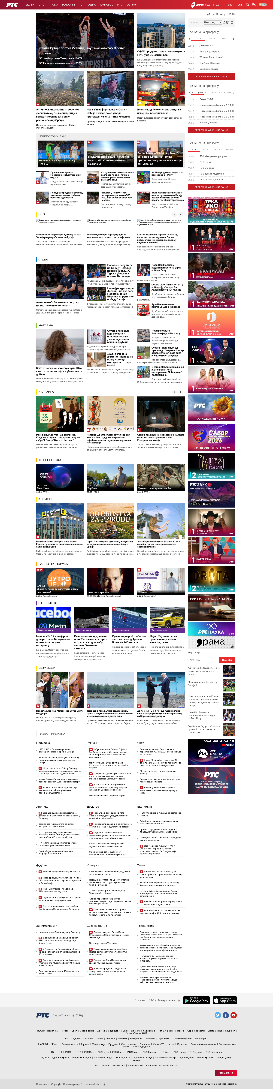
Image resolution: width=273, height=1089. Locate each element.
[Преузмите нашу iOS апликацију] (225, 1000)
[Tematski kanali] (211, 635)
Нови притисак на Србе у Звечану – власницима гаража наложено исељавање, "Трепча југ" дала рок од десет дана (60, 771)
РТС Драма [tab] (197, 92)
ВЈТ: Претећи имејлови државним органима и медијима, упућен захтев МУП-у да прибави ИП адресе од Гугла (60, 835)
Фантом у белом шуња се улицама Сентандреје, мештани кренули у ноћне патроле (108, 765)
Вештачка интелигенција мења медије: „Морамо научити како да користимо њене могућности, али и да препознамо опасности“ (161, 936)
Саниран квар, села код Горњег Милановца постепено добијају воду (107, 853)
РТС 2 (68, 1052)
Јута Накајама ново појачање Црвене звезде (166, 306)
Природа (182, 1044)
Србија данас (87, 1030)
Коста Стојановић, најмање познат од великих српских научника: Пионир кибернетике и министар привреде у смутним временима (157, 238)
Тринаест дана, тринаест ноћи (154, 487)
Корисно (46, 499)
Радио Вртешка (205, 1057)
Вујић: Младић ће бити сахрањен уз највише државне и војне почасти (106, 845)
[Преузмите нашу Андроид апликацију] (196, 1000)
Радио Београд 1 (60, 1057)
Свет (140, 743)
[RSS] (254, 4)
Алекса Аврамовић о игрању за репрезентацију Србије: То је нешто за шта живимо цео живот (110, 901)
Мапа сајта (226, 1073)
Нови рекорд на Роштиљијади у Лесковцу (166, 332)
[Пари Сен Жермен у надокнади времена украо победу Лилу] (143, 270)
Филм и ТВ (158, 1044)
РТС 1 (59, 1052)
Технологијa (145, 926)
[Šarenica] (211, 550)
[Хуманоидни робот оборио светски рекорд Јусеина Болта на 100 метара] (129, 620)
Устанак (142, 592)
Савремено (47, 603)
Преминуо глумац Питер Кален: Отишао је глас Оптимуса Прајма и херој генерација (109, 935)
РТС (120, 4)
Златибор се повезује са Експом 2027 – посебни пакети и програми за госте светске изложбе (158, 544)
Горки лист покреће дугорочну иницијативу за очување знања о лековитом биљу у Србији (110, 544)
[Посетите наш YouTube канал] (234, 1015)
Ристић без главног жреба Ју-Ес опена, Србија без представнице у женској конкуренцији (161, 874)
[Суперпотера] (211, 238)
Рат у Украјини (166, 1030)
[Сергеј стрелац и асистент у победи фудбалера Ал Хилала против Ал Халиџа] (143, 289)
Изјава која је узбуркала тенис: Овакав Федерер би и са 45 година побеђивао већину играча (159, 893)
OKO (55, 4)
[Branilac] (211, 266)
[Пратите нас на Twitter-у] (218, 1015)
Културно (46, 392)
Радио (91, 4)
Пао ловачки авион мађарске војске (107, 795)
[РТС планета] (205, 4)
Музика (85, 1044)
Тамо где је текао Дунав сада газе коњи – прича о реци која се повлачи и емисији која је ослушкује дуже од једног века (110, 713)
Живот (55, 1044)
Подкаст (230, 1030)
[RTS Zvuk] (211, 494)
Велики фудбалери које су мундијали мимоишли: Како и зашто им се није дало (108, 236)
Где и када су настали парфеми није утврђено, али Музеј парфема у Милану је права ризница (59, 963)
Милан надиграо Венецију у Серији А (61, 871)
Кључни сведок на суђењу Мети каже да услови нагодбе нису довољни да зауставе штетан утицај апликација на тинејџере (161, 947)
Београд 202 (123, 1057)
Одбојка (110, 1038)
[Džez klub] (211, 466)
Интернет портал (168, 1065)
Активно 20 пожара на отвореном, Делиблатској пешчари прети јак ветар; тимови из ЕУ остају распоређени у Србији (57, 115)
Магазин (68, 4)
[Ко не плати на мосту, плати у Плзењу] (61, 154)
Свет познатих (97, 926)
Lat (230, 4)
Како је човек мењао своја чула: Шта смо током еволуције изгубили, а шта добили (59, 371)
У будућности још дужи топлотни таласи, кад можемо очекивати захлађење (108, 160)
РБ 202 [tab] (229, 149)
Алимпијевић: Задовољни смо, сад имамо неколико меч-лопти (57, 304)
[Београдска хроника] (211, 379)
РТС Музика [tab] (225, 92)
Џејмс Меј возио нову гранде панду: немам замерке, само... (163, 639)
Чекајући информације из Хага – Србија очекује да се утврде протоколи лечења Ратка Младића (108, 113)
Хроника (42, 807)
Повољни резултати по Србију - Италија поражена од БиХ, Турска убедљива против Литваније (119, 270)
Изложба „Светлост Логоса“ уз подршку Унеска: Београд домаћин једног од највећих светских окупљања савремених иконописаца (109, 438)
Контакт (106, 1065)
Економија (144, 807)
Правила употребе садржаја (78, 1084)
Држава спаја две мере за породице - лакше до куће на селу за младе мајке (158, 830)
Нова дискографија (98, 592)
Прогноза (196, 22)
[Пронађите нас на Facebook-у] (226, 1015)
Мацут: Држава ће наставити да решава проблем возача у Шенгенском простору (59, 780)
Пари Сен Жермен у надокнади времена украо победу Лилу (166, 267)
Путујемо (113, 1044)
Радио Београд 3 (103, 1057)
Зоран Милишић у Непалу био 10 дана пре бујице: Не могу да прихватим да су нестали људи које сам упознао (160, 158)
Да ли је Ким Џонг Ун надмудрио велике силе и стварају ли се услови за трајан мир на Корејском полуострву (159, 713)
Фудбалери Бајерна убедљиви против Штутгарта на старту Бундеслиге (60, 899)
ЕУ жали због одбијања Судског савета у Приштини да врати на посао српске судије (59, 760)
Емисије (106, 4)
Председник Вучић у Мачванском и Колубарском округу (65, 175)
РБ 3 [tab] (217, 149)
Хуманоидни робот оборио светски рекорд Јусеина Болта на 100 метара (129, 639)
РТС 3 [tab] (225, 38)
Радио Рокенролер (165, 1057)
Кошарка (93, 865)
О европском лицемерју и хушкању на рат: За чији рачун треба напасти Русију (58, 236)
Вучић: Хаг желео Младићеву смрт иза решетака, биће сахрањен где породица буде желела (58, 790)
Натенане (46, 668)
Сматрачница (215, 1030)
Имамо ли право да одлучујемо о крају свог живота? (57, 589)
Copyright (56, 1084)
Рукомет (122, 1038)
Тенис (141, 865)
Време (180, 1030)
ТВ (80, 4)
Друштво (93, 807)
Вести (29, 4)
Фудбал (41, 865)
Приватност (42, 1084)
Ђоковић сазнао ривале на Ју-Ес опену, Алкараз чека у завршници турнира (159, 884)
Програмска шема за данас (211, 76)
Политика (43, 743)
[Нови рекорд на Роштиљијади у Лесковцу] (143, 335)
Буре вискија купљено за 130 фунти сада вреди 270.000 (59, 972)
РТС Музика (196, 1052)
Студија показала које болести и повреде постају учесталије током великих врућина (118, 336)
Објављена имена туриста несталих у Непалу (158, 772)
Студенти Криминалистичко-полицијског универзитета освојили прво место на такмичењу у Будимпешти (109, 835)
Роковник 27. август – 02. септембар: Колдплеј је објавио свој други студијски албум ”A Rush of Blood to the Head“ (58, 437)
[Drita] (211, 579)
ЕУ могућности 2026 (136, 1033)
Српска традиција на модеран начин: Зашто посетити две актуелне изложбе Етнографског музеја (160, 437)
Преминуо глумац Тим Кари (103, 943)
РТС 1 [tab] (198, 38)
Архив (136, 1060)
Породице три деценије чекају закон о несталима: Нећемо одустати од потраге (66, 195)
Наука (170, 1044)
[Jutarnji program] (211, 323)
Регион (92, 743)
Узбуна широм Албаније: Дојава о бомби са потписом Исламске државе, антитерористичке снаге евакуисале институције (108, 753)
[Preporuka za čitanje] (211, 607)
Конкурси (151, 1065)
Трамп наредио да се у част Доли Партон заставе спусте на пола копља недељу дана (108, 952)
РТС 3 (78, 1052)
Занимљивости (46, 926)
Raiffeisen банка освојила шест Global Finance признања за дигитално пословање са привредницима (59, 544)
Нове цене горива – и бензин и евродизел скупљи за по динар (161, 839)
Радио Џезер (224, 1057)
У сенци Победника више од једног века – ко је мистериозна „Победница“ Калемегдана (168, 370)
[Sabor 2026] (211, 437)
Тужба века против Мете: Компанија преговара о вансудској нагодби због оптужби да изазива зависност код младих (161, 969)
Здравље (145, 1044)
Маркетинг (119, 1065)
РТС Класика (150, 1052)
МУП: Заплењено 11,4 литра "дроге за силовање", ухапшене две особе (57, 844)
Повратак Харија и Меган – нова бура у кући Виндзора (59, 712)
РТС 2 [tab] (212, 38)
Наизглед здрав (141, 1046)
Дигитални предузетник (203, 1044)
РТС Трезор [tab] (211, 92)
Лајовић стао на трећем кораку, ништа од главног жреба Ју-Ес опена (161, 903)
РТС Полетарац (214, 1052)
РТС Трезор (179, 1052)
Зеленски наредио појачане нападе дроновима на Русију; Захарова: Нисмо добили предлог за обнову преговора (168, 196)
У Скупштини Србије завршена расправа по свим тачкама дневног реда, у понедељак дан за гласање (117, 176)
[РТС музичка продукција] (211, 752)
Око (41, 214)
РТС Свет (89, 1052)
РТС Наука (103, 1052)
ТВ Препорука (49, 460)
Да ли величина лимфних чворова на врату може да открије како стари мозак (120, 359)
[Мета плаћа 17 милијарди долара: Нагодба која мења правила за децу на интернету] (53, 620)
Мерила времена (146, 1030)
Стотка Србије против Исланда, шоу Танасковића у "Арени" (81, 48)
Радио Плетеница (142, 1057)
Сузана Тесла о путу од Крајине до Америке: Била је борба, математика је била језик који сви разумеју (168, 351)
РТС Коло (165, 1052)
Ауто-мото (164, 1038)
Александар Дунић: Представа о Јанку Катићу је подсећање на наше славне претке (107, 971)
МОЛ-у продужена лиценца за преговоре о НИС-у (167, 173)
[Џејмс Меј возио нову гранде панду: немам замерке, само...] (167, 620)
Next (233, 39)
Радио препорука (53, 564)
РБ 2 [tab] (205, 149)
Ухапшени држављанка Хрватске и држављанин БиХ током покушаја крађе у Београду (59, 816)
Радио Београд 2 (81, 1057)
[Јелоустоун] (211, 522)
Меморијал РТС (203, 1038)
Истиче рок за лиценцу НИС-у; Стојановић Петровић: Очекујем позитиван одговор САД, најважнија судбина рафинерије (158, 850)
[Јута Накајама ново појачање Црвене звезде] (143, 309)
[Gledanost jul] (211, 407)
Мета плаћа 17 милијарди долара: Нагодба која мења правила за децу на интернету (53, 641)
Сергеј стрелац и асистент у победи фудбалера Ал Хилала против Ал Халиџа (167, 287)
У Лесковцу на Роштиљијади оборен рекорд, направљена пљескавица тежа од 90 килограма (59, 952)
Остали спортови (182, 1038)
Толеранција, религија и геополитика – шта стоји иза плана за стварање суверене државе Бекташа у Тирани (110, 776)
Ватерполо (136, 1038)
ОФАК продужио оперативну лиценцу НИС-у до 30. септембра (161, 53)
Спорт (43, 4)
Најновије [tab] (194, 652)
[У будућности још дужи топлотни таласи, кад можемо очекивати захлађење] (110, 154)
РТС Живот (133, 1052)
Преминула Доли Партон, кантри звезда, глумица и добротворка (108, 961)
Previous (189, 39)
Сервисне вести (196, 1030)
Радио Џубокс (186, 1057)
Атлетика (150, 1038)
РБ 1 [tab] (193, 149)
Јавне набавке (135, 1065)
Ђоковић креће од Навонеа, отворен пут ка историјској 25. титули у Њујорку (160, 912)
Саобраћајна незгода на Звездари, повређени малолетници (56, 852)
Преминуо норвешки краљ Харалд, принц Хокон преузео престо (160, 780)
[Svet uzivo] (211, 351)
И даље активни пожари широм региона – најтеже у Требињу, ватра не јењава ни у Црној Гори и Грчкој (108, 787)
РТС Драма (118, 1052)
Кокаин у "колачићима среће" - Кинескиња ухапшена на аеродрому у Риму (158, 790)
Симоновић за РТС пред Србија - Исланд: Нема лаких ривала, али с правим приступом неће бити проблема (110, 912)
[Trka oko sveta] (211, 210)
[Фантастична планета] (211, 294)
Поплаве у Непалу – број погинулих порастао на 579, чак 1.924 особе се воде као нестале (116, 196)
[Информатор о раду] (211, 780)
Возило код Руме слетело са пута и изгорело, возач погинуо (159, 111)
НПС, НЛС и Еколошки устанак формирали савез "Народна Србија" (56, 750)
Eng (239, 4)
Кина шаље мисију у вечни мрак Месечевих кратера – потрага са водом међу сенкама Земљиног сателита (90, 642)
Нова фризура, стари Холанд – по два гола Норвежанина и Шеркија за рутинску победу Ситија (120, 293)
